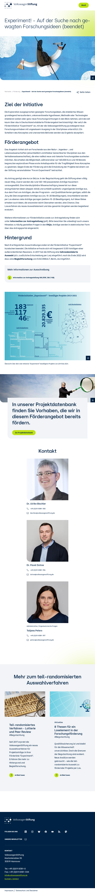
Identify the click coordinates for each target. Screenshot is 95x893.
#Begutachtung (16, 735)
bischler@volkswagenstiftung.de (42, 513)
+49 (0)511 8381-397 (37, 635)
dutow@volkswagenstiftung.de (42, 574)
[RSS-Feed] (59, 831)
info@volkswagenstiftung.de (16, 875)
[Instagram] (32, 831)
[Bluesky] (39, 831)
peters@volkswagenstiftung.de (42, 640)
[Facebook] (46, 831)
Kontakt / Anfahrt (12, 879)
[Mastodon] (66, 831)
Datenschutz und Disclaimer (27, 890)
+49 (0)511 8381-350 (38, 508)
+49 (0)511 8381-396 (37, 570)
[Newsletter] (25, 839)
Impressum (9, 890)
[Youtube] (52, 831)
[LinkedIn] (25, 831)
